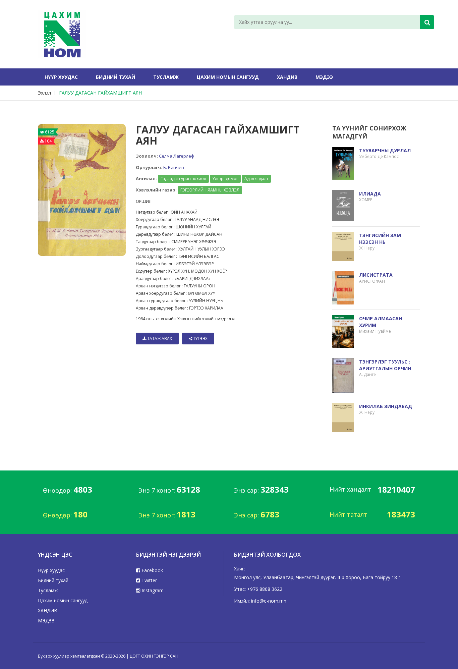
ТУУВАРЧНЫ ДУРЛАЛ (385, 150)
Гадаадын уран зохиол (183, 178)
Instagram (152, 590)
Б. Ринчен (173, 167)
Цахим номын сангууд (228, 77)
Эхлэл (44, 93)
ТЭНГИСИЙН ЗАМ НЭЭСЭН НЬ (380, 238)
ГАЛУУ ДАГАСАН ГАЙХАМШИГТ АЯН (100, 93)
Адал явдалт (256, 178)
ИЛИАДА (370, 193)
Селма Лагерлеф (176, 156)
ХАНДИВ (287, 77)
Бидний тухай (115, 77)
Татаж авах (159, 338)
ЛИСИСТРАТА (376, 275)
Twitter (148, 580)
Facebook (151, 570)
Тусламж (166, 77)
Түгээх (200, 338)
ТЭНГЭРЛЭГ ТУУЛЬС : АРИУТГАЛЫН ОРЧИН (385, 365)
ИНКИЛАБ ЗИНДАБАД (385, 406)
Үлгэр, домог (225, 178)
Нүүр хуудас (61, 77)
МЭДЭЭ (324, 77)
